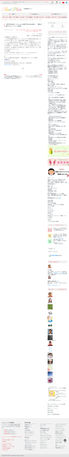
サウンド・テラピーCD (59, 430)
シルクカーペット (43, 440)
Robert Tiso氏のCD (59, 433)
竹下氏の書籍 (27, 430)
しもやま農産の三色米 (44, 430)
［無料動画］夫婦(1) (53, 71)
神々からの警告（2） (53, 124)
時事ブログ (7, 19)
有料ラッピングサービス (60, 446)
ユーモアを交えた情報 (53, 221)
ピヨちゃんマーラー (59, 426)
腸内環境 (50, 189)
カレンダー (27, 439)
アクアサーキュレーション (60, 440)
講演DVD (26, 428)
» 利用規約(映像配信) (6, 448)
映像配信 (63, 272)
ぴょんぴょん (51, 210)
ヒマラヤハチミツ (28, 444)
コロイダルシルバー (52, 188)
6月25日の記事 (12, 19)
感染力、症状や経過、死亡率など (56, 181)
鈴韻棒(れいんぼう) (59, 432)
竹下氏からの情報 (32, 31)
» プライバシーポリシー (7, 443)
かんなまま (50, 211)
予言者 (23, 29)
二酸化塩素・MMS (52, 190)
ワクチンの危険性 (52, 203)
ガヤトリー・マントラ (53, 78)
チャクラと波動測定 (52, 77)
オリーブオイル (43, 425)
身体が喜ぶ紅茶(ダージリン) (30, 447)
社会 (27, 31)
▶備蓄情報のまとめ (52, 198)
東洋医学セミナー (57, 272)
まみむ (49, 220)
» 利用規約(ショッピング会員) (8, 446)
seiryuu (49, 213)
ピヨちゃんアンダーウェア (60, 425)
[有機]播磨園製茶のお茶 (44, 428)
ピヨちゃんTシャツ (44, 447)
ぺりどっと (50, 208)
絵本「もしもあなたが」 (29, 432)
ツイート (33, 33)
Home (3, 19)
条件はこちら (39, 35)
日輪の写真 (50, 81)
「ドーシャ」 (55, 87)
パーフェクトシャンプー (60, 435)
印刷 (41, 33)
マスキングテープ (43, 446)
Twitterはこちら (52, 248)
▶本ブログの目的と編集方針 (58, 238)
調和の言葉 (27, 437)
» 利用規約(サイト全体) (7, 444)
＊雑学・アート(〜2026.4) (31, 29)
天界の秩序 (50, 91)
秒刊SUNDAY (7, 61)
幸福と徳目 (51, 131)
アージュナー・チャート (29, 433)
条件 (58, 243)
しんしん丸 (50, 214)
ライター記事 (51, 206)
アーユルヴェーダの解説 (53, 92)
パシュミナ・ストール (59, 428)
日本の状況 (50, 200)
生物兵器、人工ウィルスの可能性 (56, 204)
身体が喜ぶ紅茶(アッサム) (30, 446)
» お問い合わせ (5, 449)
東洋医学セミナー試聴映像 (54, 120)
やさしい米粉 (42, 432)
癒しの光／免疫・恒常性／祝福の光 (56, 84)
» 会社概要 (4, 441)
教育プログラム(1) (55, 130)
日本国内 (40, 29)
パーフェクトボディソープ (60, 437)
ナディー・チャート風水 (45, 439)
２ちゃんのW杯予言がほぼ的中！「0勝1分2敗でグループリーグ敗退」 (29, 19)
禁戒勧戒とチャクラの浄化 (54, 133)
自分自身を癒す (52, 129)
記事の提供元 (7, 64)
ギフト (56, 444)
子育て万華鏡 (52, 400)
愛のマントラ (51, 80)
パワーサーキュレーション (60, 439)
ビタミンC (50, 185)
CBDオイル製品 (58, 442)
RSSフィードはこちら (53, 251)
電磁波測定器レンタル (59, 447)
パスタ (41, 426)
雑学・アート (39, 31)
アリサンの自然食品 (29, 449)
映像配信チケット (28, 426)
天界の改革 (50, 89)
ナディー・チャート (29, 435)
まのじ (49, 207)
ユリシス (50, 218)
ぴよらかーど (42, 442)
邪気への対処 (51, 85)
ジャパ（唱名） (51, 82)
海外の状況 (50, 201)
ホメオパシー (51, 192)
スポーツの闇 (19, 29)
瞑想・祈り (50, 186)
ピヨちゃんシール (43, 444)
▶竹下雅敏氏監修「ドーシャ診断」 (56, 193)
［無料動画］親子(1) (53, 73)
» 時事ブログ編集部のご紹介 (8, 439)
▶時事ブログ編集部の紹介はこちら (54, 285)
